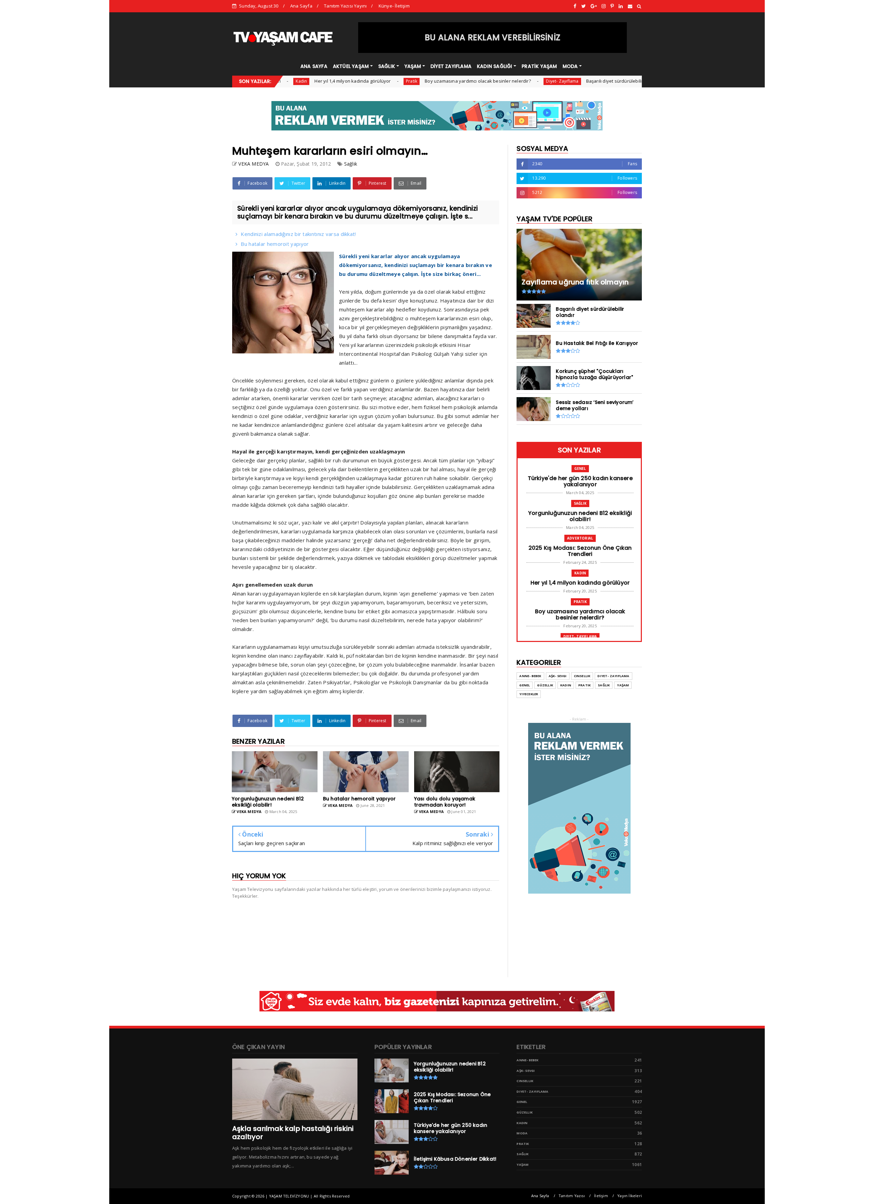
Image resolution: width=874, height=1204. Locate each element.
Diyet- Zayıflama (522, 81)
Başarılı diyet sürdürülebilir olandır (582, 81)
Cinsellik (582, 676)
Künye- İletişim (394, 6)
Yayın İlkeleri (629, 1196)
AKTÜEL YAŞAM (351, 66)
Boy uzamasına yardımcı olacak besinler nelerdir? (438, 81)
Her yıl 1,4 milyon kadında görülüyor (312, 81)
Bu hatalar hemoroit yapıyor (275, 243)
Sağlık (350, 163)
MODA (570, 66)
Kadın (580, 573)
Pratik (371, 81)
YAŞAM (413, 66)
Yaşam (623, 685)
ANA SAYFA (313, 66)
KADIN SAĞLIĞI (494, 66)
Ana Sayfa (301, 6)
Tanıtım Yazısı (572, 1196)
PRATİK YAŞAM (539, 66)
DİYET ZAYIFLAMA (451, 66)
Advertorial (580, 538)
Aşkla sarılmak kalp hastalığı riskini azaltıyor (293, 1133)
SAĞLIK (386, 66)
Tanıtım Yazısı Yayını (345, 6)
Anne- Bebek (530, 676)
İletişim (601, 1196)
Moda (522, 1133)
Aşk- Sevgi (558, 676)
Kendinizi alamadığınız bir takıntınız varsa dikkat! (298, 233)
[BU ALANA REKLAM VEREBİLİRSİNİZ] (492, 51)
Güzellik (545, 685)
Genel (640, 81)
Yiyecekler (528, 694)
